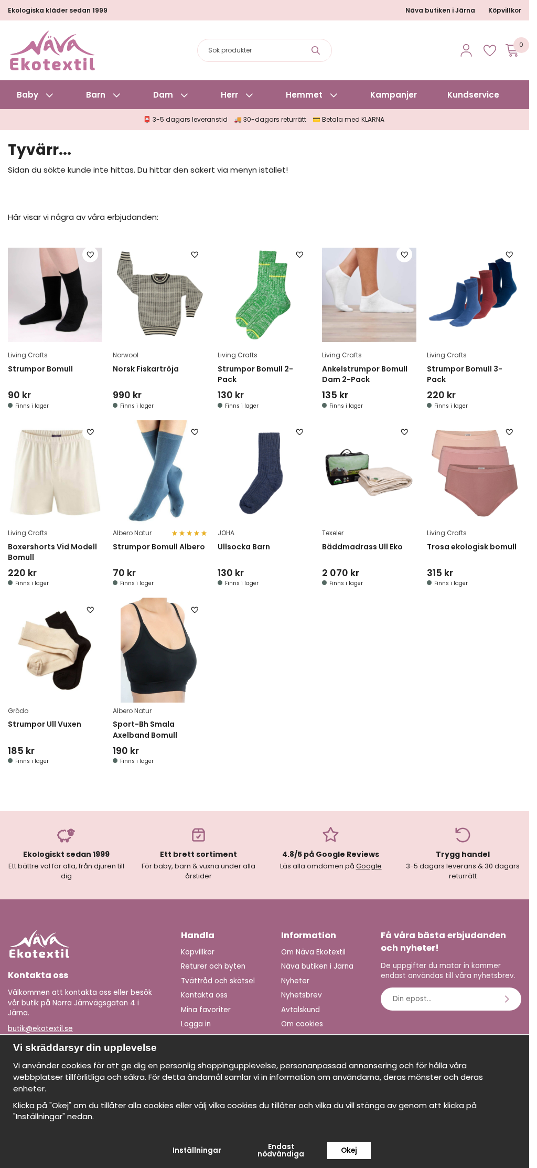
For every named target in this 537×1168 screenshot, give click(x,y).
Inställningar (197, 1150)
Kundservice (473, 94)
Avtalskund (300, 1010)
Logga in (196, 1024)
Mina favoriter (206, 1010)
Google (369, 866)
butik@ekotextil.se (40, 1029)
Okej (349, 1150)
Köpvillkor (504, 10)
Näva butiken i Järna (440, 10)
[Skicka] (508, 999)
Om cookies (302, 1024)
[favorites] (490, 50)
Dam (163, 94)
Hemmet (304, 94)
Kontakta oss (204, 995)
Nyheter (295, 981)
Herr (229, 94)
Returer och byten (213, 966)
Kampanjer (393, 94)
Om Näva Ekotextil (313, 952)
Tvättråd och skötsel (218, 981)
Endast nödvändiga (280, 1150)
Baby (27, 94)
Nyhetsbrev (301, 995)
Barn (95, 94)
